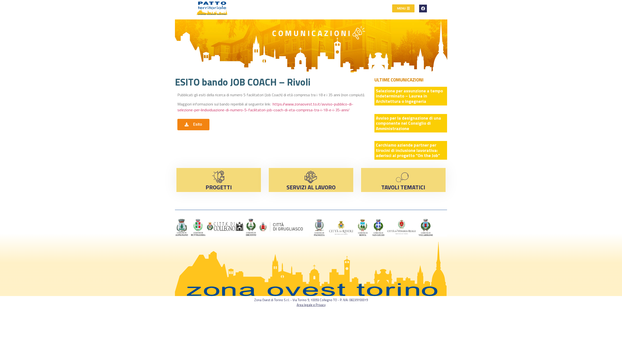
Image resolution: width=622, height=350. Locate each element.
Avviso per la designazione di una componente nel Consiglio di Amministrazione (408, 123)
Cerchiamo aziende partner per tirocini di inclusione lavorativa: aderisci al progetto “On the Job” (408, 150)
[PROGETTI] (218, 177)
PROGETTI (219, 187)
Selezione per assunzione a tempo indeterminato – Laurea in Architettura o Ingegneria (409, 96)
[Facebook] (423, 8)
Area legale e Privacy (311, 304)
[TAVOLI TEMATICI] (403, 177)
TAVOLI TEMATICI (403, 187)
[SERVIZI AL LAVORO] (311, 177)
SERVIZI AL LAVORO (311, 187)
